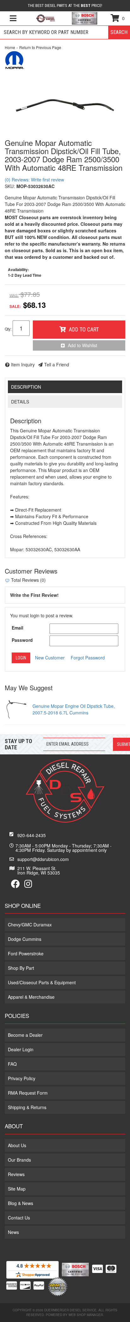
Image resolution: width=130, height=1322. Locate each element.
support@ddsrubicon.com (43, 859)
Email (17, 628)
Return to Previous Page (40, 47)
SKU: (10, 186)
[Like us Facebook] (15, 885)
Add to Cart (84, 329)
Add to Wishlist (82, 345)
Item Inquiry (23, 364)
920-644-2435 (31, 835)
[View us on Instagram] (28, 885)
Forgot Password (88, 657)
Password (22, 640)
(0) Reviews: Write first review (34, 179)
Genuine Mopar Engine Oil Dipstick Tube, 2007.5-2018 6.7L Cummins (73, 709)
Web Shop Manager (85, 1315)
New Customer (50, 657)
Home (10, 47)
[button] (65, 32)
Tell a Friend (56, 364)
